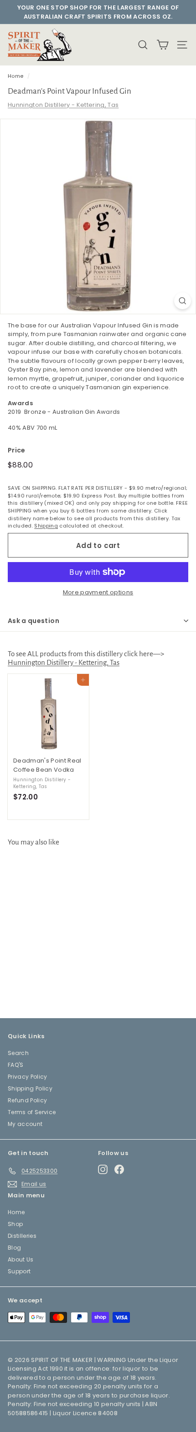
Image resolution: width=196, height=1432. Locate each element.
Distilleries (22, 1236)
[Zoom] (182, 300)
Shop (15, 1224)
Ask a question (33, 620)
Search (18, 1053)
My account (25, 1124)
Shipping (46, 525)
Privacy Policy (27, 1076)
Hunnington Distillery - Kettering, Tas (63, 104)
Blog (14, 1247)
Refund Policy (27, 1100)
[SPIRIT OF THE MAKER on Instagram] (103, 1169)
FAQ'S (16, 1065)
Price (17, 450)
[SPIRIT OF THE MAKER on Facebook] (119, 1169)
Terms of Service (32, 1112)
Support (19, 1271)
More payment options (98, 592)
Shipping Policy (30, 1088)
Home (15, 76)
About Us (21, 1259)
